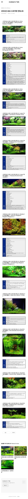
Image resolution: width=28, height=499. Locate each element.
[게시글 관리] (9, 433)
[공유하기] (7, 433)
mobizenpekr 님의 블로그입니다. (8, 482)
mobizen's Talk (14, 2)
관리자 (18, 496)
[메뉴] (2, 2)
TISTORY (14, 496)
